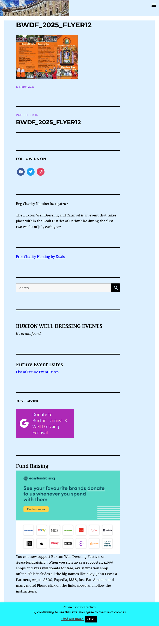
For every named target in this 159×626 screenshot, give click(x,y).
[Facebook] (21, 172)
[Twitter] (31, 172)
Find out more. (72, 619)
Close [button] (90, 619)
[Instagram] (41, 172)
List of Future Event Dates (37, 372)
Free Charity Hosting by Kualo (40, 256)
